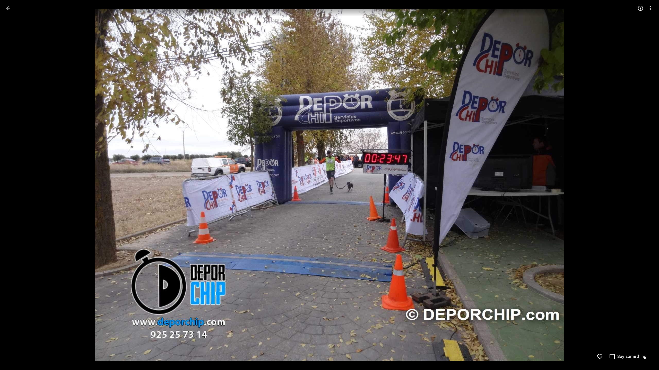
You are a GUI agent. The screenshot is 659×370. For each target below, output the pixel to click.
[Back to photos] (8, 8)
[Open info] (640, 8)
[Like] (600, 357)
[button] (14, 185)
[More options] (651, 8)
